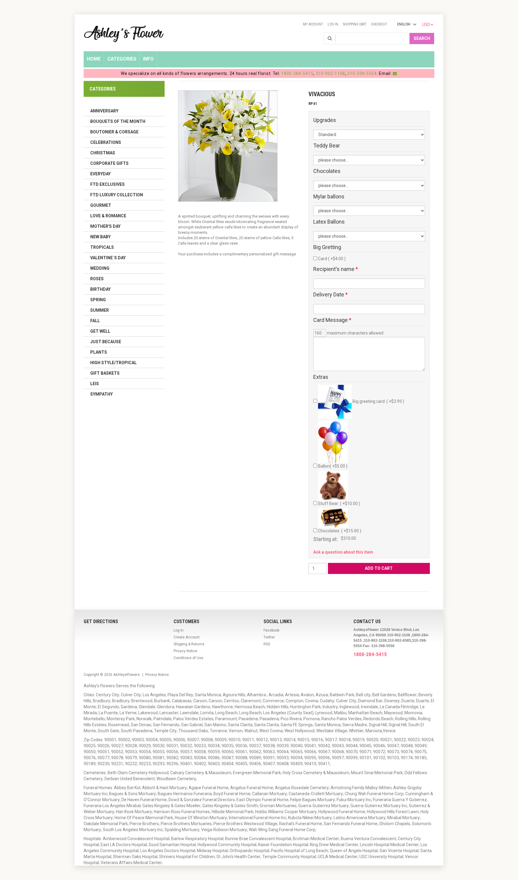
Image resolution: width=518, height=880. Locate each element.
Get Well (100, 331)
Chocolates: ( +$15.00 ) (339, 530)
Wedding (99, 268)
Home (94, 59)
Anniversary (104, 111)
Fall (95, 320)
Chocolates (327, 171)
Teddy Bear (326, 146)
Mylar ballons (328, 197)
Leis (94, 383)
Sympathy (101, 394)
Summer (99, 310)
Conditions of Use (188, 658)
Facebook (271, 630)
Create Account (187, 637)
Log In (333, 24)
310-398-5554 (362, 73)
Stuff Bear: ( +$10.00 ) (339, 503)
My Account (313, 24)
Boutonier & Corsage (114, 131)
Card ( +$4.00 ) (332, 258)
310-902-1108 (330, 73)
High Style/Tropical (113, 362)
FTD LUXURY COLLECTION (116, 194)
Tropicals (102, 247)
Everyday (100, 173)
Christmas (102, 152)
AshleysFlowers (126, 675)
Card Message (332, 320)
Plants (98, 352)
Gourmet (100, 205)
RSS (266, 644)
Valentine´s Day (108, 257)
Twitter (269, 637)
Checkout (379, 24)
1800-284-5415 (297, 73)
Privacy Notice (185, 651)
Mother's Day (105, 226)
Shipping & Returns (189, 644)
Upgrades (324, 120)
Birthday (100, 289)
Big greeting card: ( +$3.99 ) (378, 401)
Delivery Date (330, 295)
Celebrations (105, 142)
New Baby (100, 236)
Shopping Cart (355, 24)
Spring (98, 299)
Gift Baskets (105, 373)
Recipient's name (335, 269)
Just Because (105, 341)
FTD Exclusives (107, 184)
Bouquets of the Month (117, 121)
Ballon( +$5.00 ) (332, 466)
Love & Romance (108, 215)
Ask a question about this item (343, 552)
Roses (97, 278)
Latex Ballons (329, 222)
